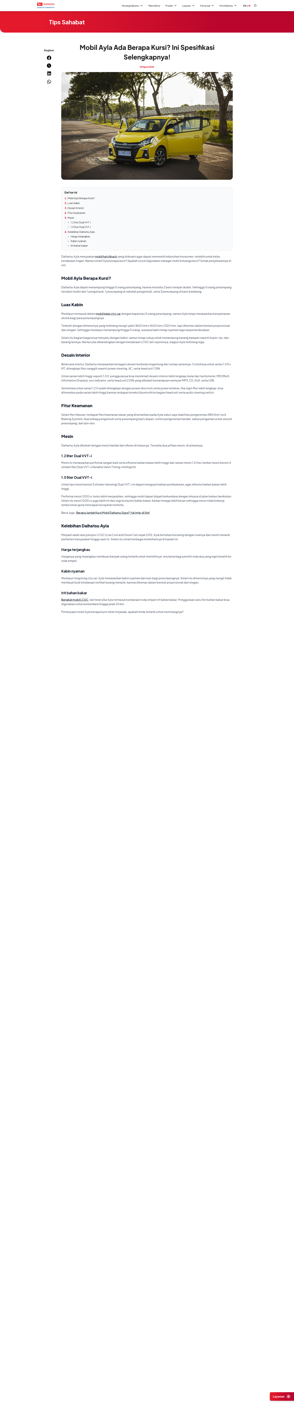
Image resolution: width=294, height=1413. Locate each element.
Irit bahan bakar (79, 245)
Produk (169, 5)
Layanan (186, 5)
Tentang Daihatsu (130, 5)
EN (244, 5)
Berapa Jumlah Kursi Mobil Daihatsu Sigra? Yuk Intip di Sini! (113, 512)
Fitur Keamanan (76, 212)
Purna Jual (205, 5)
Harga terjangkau (80, 236)
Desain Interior (76, 208)
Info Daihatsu (226, 5)
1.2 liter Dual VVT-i (81, 222)
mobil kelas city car (108, 313)
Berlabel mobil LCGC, (75, 599)
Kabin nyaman (78, 241)
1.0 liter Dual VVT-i (81, 227)
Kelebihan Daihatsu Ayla (81, 231)
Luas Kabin (74, 203)
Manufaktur (154, 5)
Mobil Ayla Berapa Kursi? (81, 198)
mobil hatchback (106, 256)
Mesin (71, 217)
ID (249, 5)
